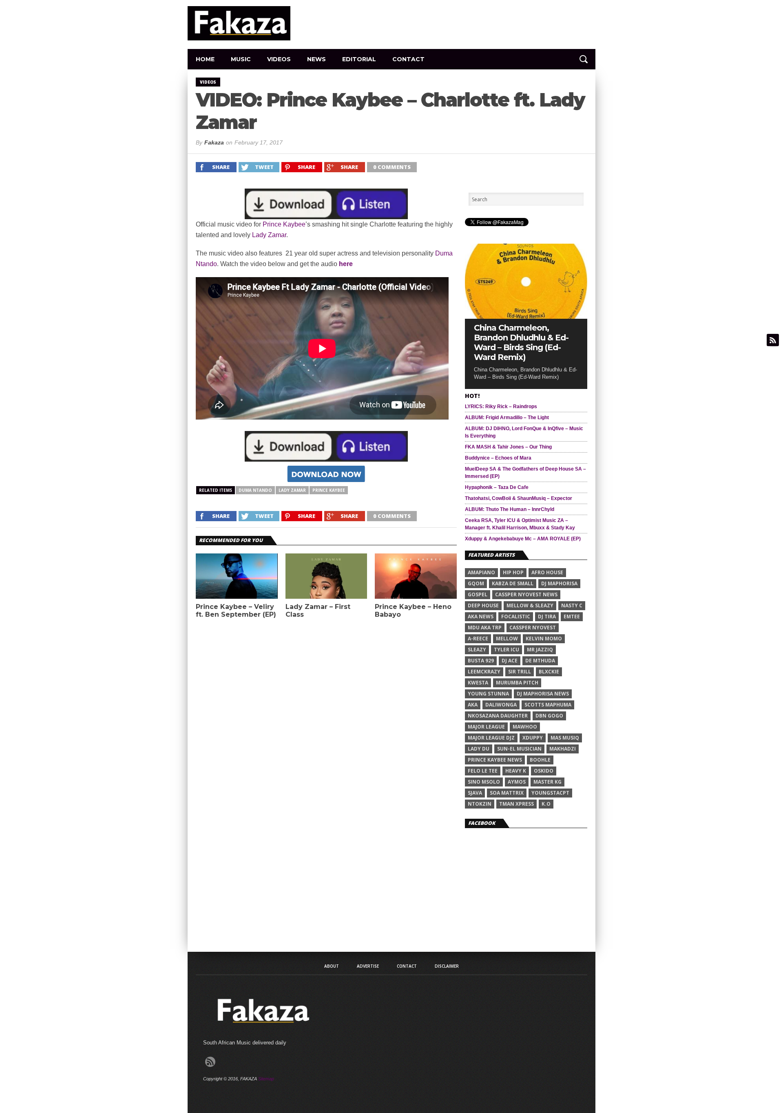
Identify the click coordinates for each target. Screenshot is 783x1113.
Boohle (540, 759)
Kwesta (478, 682)
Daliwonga (501, 704)
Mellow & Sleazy (530, 605)
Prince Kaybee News (495, 759)
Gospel (477, 594)
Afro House (547, 572)
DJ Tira (547, 616)
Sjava (475, 792)
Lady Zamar (269, 234)
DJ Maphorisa (559, 583)
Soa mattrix (507, 792)
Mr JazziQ (540, 649)
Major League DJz (491, 737)
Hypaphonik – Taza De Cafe (497, 487)
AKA (473, 704)
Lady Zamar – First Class (317, 610)
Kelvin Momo (544, 638)
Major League (486, 726)
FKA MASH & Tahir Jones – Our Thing (508, 447)
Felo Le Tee (483, 770)
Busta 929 (481, 660)
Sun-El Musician (519, 748)
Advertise (368, 966)
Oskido (543, 770)
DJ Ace (510, 660)
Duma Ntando (255, 490)
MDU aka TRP (485, 627)
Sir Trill (519, 671)
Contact (408, 59)
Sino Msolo (484, 781)
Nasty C (571, 605)
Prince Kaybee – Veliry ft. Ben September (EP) (236, 610)
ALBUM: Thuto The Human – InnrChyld (509, 509)
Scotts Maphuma (547, 704)
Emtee (572, 616)
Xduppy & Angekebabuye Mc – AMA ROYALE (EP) (523, 539)
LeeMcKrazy (484, 671)
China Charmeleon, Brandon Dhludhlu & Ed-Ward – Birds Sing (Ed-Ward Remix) (521, 342)
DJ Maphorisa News (543, 693)
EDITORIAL (359, 59)
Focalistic (515, 616)
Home (205, 59)
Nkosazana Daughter (498, 715)
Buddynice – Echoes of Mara (498, 458)
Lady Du (478, 748)
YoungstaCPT (550, 792)
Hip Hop (513, 572)
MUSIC (241, 59)
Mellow (507, 638)
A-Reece (478, 638)
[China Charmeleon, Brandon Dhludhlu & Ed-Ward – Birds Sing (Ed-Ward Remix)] (526, 316)
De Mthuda (540, 660)
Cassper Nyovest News (526, 594)
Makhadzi (562, 748)
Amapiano (481, 572)
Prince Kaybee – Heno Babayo (413, 610)
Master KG (547, 781)
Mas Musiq (565, 737)
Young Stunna (488, 693)
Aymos (517, 781)
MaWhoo (525, 726)
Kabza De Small (512, 583)
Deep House (483, 605)
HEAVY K (515, 770)
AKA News (480, 616)
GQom (476, 583)
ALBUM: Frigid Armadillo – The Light (507, 417)
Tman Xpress (516, 803)
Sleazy (477, 649)
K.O (546, 803)
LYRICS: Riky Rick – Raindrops (501, 406)
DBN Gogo (549, 715)
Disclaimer (447, 966)
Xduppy (532, 737)
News (316, 59)
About (331, 966)
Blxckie (549, 671)
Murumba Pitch (517, 682)
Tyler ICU (506, 649)
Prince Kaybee (284, 224)
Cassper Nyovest (532, 627)
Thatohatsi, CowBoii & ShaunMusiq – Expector (518, 498)
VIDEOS (279, 59)
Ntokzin (479, 803)
